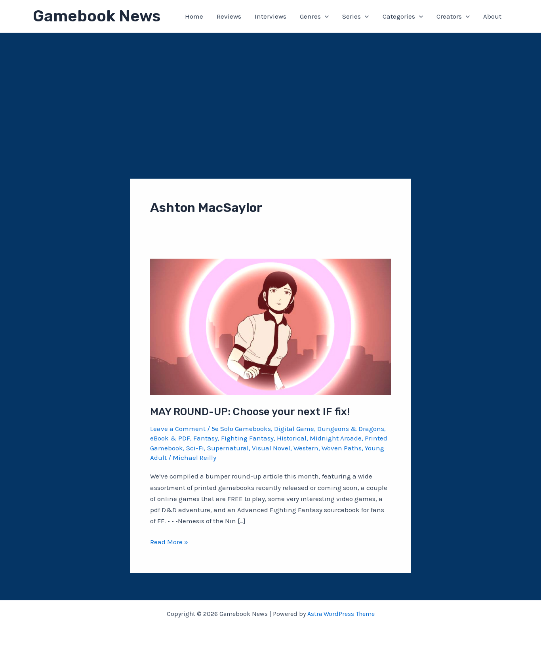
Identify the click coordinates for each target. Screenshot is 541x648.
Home (194, 16)
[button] (325, 16)
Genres (310, 16)
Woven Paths (342, 448)
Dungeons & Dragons (350, 429)
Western (305, 448)
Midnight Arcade (336, 438)
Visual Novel (271, 448)
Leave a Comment (178, 429)
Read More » (169, 542)
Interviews (270, 16)
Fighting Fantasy (247, 438)
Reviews (229, 16)
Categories (399, 16)
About (492, 16)
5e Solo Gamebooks (241, 429)
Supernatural (228, 448)
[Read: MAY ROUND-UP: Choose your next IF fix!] (270, 326)
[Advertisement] (270, 92)
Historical (292, 438)
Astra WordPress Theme (341, 614)
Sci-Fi (195, 448)
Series (351, 16)
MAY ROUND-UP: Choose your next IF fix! (250, 412)
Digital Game (294, 429)
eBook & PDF (170, 438)
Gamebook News (96, 16)
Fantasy (205, 438)
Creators (449, 16)
